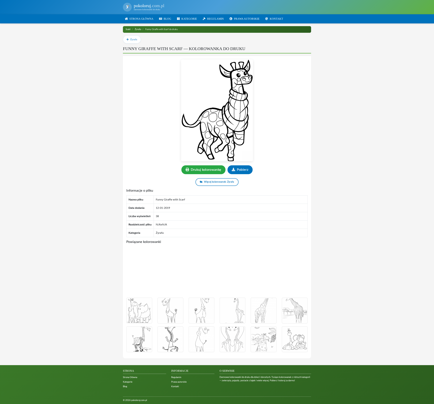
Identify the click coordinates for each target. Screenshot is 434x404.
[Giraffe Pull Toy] (232, 311)
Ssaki (128, 29)
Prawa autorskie (179, 382)
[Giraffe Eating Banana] (264, 339)
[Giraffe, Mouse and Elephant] (139, 311)
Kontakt (175, 386)
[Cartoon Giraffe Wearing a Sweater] (170, 311)
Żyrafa (138, 29)
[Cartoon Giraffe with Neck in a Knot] (201, 339)
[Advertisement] (217, 272)
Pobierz (242, 169)
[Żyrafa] (264, 311)
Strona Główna (130, 377)
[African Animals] (295, 339)
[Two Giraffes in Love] (232, 339)
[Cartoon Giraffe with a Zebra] (139, 339)
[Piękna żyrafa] (295, 311)
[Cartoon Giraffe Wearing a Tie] (201, 311)
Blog (125, 386)
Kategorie (127, 382)
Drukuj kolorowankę (205, 169)
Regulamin (176, 377)
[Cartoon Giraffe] (170, 339)
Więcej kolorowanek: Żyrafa (218, 182)
